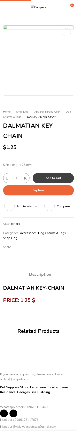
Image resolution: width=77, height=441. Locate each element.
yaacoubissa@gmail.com (39, 427)
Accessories (28, 233)
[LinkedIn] (31, 247)
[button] (70, 7)
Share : (8, 247)
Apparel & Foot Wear (47, 112)
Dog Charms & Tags (52, 233)
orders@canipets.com (15, 379)
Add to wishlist (27, 206)
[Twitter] (24, 247)
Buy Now (38, 190)
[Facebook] (18, 247)
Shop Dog (22, 112)
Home (6, 112)
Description (40, 274)
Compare (63, 206)
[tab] (40, 274)
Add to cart (53, 178)
